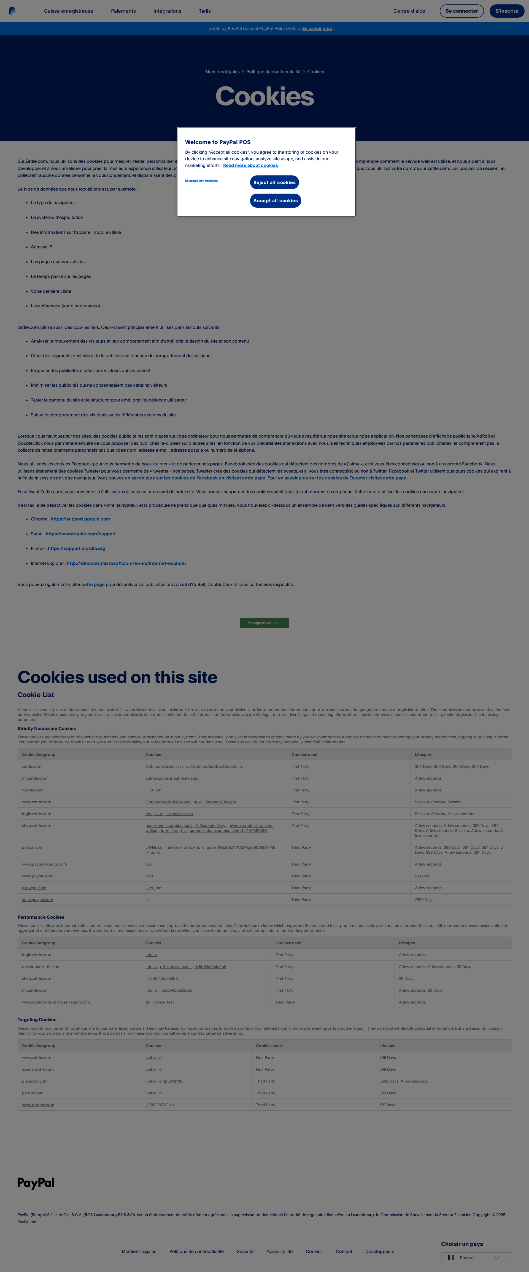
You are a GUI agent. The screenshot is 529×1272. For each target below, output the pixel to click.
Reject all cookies (274, 182)
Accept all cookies (275, 200)
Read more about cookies (250, 165)
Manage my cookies (201, 181)
